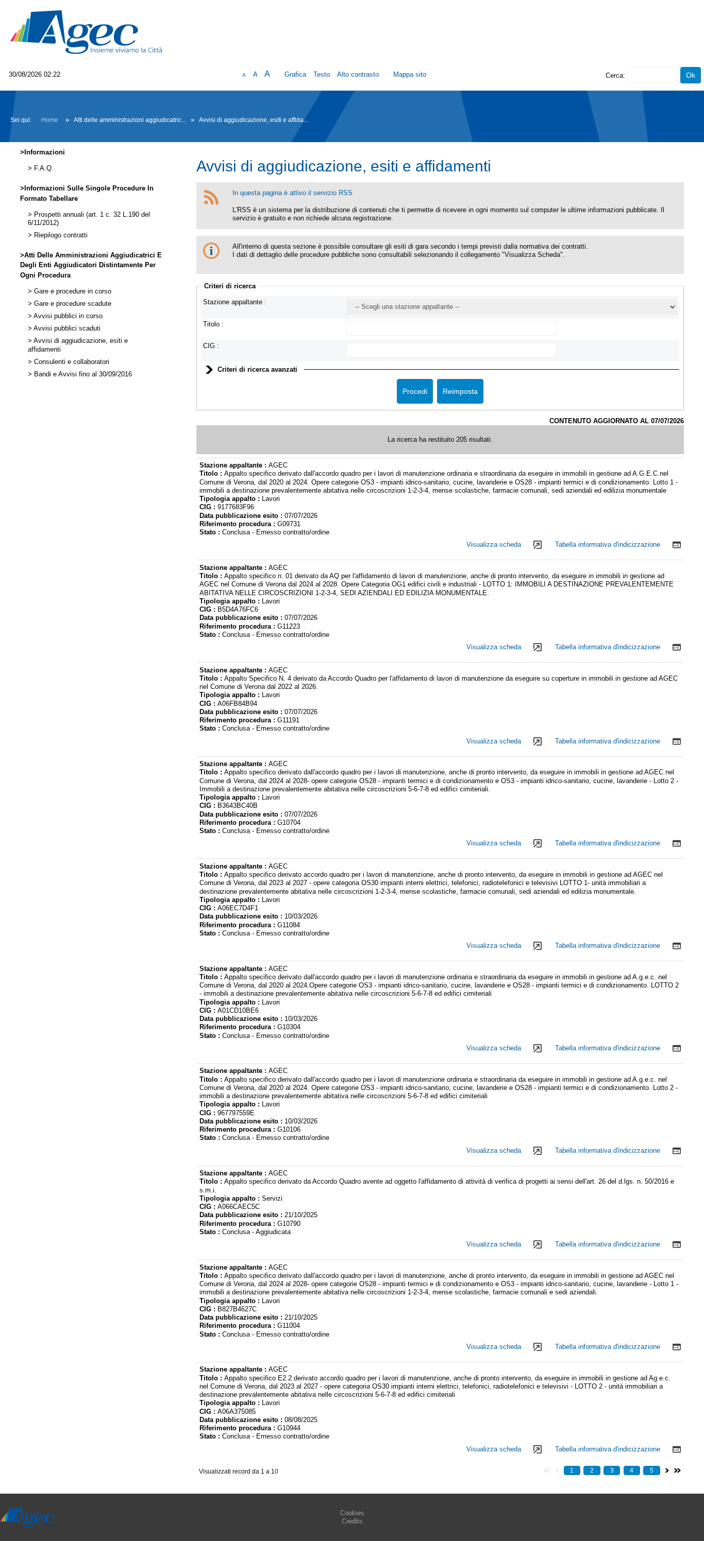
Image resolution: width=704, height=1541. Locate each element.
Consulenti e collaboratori (70, 362)
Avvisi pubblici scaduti (66, 328)
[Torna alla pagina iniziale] (86, 32)
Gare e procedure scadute (71, 303)
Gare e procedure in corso (71, 291)
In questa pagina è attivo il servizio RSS (292, 193)
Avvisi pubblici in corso (67, 316)
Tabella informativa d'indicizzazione (607, 544)
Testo (321, 74)
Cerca (614, 75)
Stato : (210, 532)
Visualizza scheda (493, 544)
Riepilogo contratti (60, 235)
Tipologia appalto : (230, 499)
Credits (352, 1521)
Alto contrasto (358, 74)
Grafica (295, 74)
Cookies (352, 1513)
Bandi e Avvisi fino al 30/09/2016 (82, 374)
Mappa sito (409, 74)
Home (49, 120)
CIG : (211, 346)
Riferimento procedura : (238, 524)
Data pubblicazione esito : (241, 516)
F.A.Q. (43, 168)
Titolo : (213, 324)
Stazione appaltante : (234, 302)
